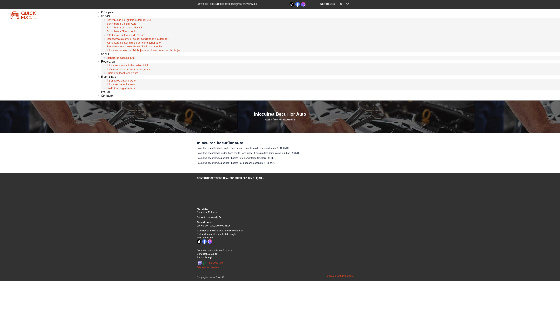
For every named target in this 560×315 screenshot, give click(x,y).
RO (347, 4)
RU (342, 4)
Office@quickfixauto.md (209, 267)
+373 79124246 (326, 4)
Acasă (267, 119)
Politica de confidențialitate (339, 276)
